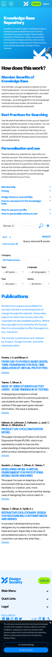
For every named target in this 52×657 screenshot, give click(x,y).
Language (32, 267)
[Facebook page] (16, 618)
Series (30, 278)
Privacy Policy (9, 638)
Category (6, 255)
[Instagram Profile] (12, 618)
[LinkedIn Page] (3, 618)
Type (3, 267)
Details (5, 372)
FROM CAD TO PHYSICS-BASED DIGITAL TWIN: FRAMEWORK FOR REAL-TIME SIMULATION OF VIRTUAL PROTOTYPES (24, 365)
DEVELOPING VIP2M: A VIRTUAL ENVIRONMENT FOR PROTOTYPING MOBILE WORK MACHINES (22, 472)
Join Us (36, 3)
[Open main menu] (3, 3)
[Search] (11, 3)
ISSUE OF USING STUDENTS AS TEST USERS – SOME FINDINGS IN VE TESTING (24, 388)
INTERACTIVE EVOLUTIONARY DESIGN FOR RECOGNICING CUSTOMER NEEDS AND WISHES (24, 516)
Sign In (46, 3)
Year (3, 278)
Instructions (9, 243)
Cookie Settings (27, 645)
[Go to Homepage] (26, 3)
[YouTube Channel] (8, 618)
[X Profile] (21, 618)
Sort (4, 236)
